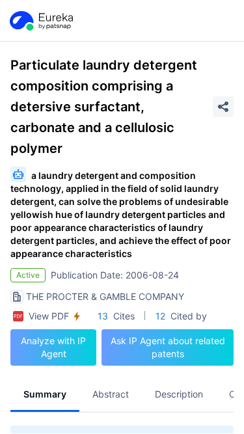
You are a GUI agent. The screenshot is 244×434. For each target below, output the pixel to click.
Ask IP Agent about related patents (168, 347)
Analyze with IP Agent (53, 347)
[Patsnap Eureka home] (40, 21)
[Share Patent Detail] (223, 106)
